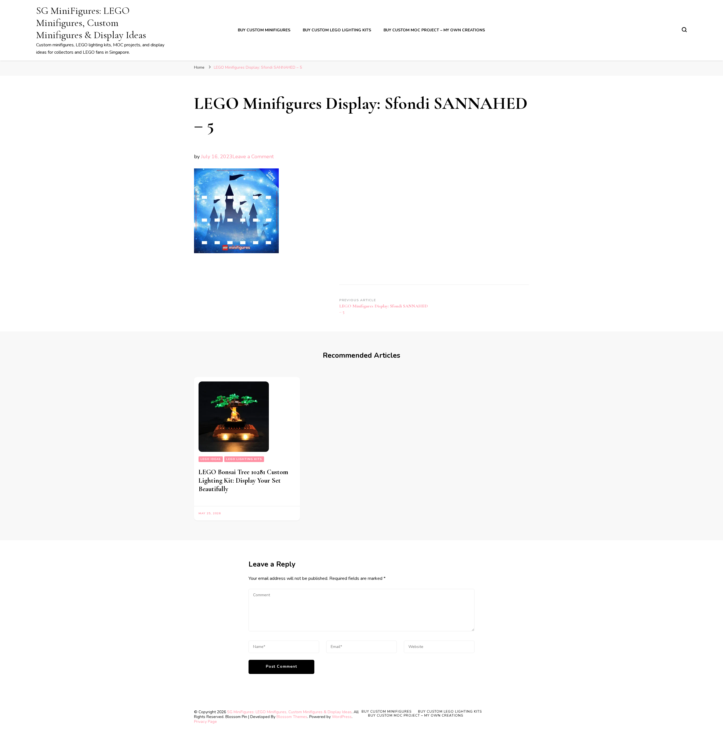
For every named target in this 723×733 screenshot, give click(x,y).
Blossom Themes (291, 716)
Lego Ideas (211, 459)
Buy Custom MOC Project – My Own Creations (434, 30)
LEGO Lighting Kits (244, 459)
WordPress (342, 716)
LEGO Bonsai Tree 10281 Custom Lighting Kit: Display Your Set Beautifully (243, 480)
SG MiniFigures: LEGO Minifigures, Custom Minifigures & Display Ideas (91, 23)
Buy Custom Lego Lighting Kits (337, 30)
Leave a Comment (253, 156)
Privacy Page (205, 721)
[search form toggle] (684, 29)
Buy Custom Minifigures (264, 30)
